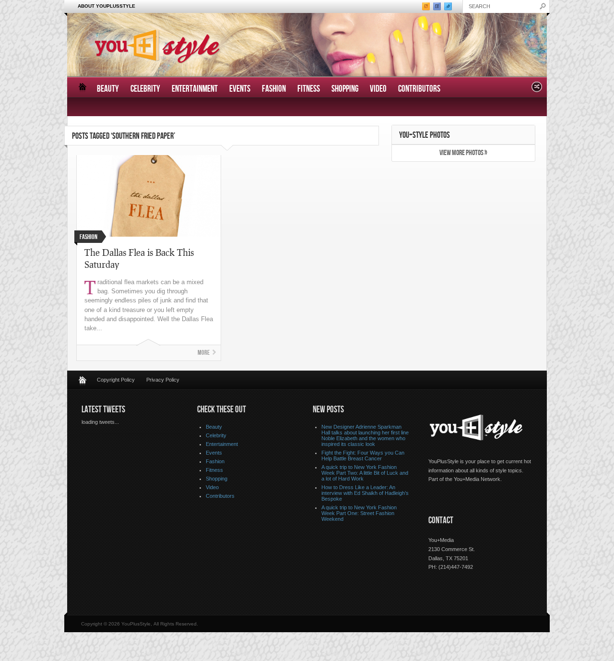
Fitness (308, 89)
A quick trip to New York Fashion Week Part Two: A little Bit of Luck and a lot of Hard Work (364, 472)
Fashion (274, 89)
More (204, 353)
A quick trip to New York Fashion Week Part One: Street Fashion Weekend (359, 513)
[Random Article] (536, 89)
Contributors (419, 89)
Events (239, 89)
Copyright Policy (116, 380)
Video (378, 89)
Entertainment (195, 89)
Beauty (108, 89)
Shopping (344, 89)
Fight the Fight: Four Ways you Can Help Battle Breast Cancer (362, 455)
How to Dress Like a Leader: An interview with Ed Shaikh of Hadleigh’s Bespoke (365, 493)
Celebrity (145, 89)
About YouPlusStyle (106, 6)
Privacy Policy (162, 380)
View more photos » (463, 152)
